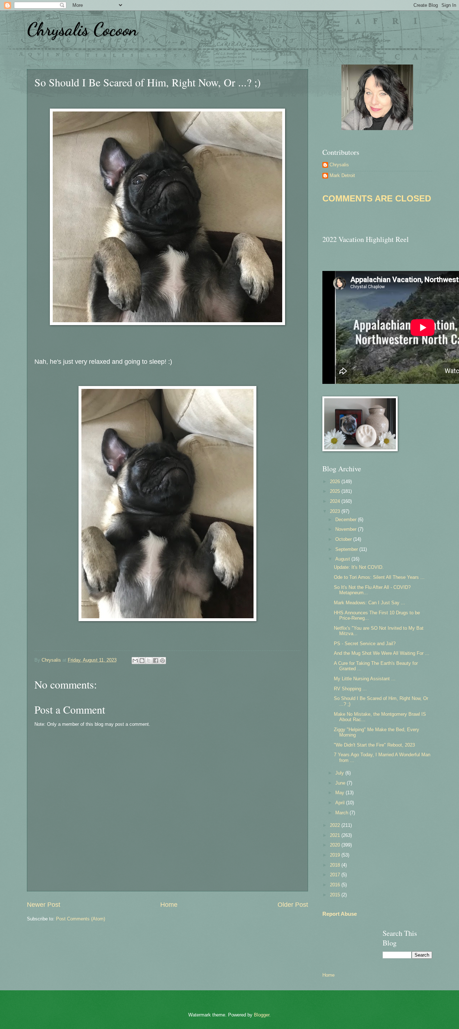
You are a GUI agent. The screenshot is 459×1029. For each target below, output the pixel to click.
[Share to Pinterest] (162, 660)
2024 (335, 501)
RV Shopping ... (350, 688)
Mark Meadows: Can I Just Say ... (369, 602)
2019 (335, 855)
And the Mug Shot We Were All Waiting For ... (381, 653)
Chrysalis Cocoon (82, 29)
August (343, 559)
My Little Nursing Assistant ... (365, 678)
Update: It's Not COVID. (359, 567)
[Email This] (135, 660)
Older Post (293, 904)
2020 (335, 845)
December (346, 519)
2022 (335, 825)
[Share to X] (148, 660)
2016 (335, 884)
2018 (335, 865)
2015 (335, 894)
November (346, 529)
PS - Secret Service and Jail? (365, 643)
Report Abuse (339, 914)
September (347, 549)
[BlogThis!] (142, 660)
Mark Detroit (342, 175)
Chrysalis (339, 164)
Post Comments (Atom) (80, 918)
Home (169, 904)
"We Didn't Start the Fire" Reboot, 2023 (374, 745)
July (340, 773)
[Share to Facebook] (155, 660)
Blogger (261, 1015)
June (341, 783)
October (344, 539)
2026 (335, 481)
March (342, 812)
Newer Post (43, 904)
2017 (335, 874)
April (340, 802)
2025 (335, 491)
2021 (335, 835)
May (340, 792)
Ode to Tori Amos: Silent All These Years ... (379, 577)
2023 (335, 511)
